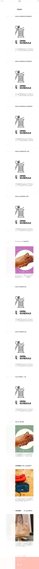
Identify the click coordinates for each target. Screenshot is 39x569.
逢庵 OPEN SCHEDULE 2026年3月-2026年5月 (19, 16)
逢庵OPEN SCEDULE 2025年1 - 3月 (16, 377)
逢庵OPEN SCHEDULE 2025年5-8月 (16, 287)
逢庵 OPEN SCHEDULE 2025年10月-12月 (17, 151)
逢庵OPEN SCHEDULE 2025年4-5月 (16, 332)
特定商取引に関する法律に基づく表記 (19, 559)
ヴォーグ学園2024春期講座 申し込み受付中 (19, 510)
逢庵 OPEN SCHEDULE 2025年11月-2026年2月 (19, 106)
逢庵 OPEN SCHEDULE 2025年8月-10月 (17, 196)
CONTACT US (19, 560)
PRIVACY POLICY (19, 558)
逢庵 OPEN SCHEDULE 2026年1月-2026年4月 (19, 61)
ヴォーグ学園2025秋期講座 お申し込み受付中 (19, 465)
